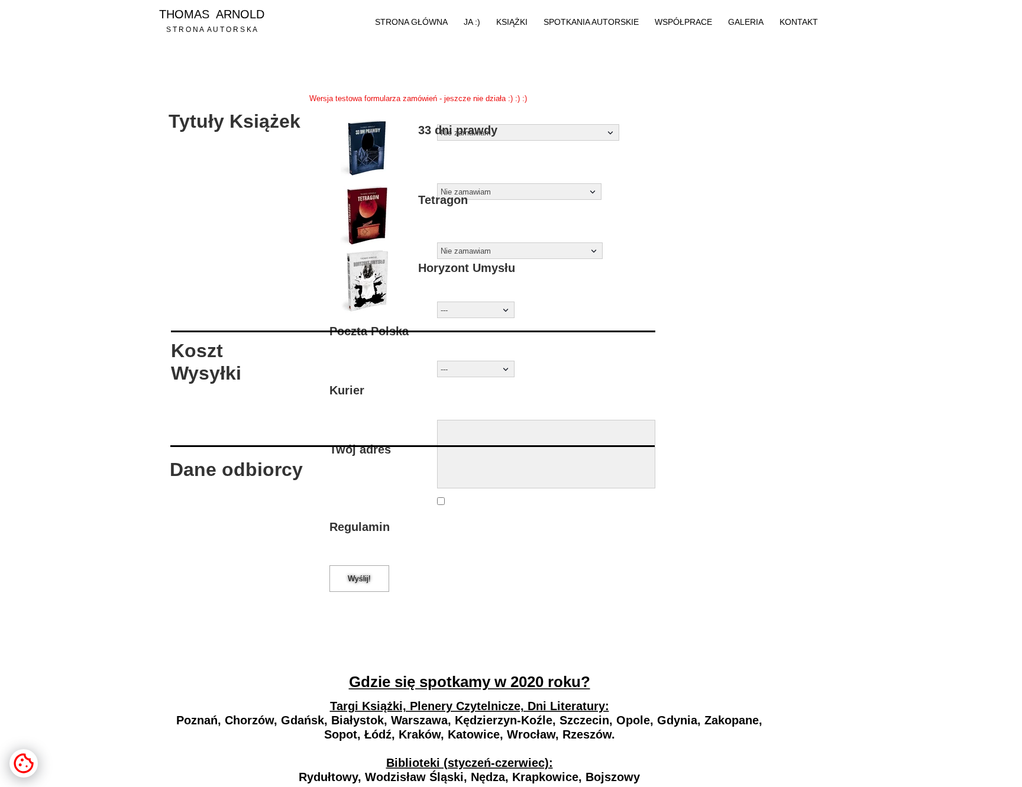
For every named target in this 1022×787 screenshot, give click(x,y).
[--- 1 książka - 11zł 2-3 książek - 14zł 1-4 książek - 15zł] (476, 310)
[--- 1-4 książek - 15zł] (476, 369)
